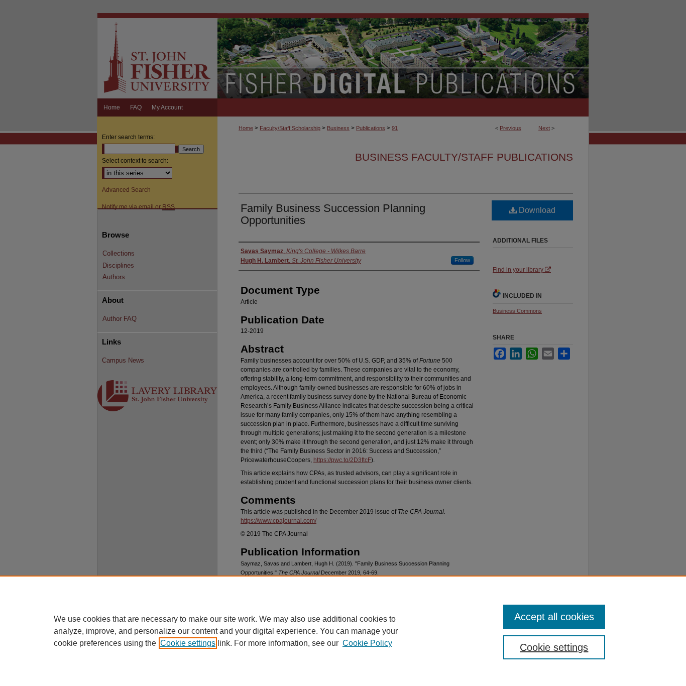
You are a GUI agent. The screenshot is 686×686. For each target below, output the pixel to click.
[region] (343, 631)
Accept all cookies (554, 616)
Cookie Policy (367, 643)
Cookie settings (187, 643)
